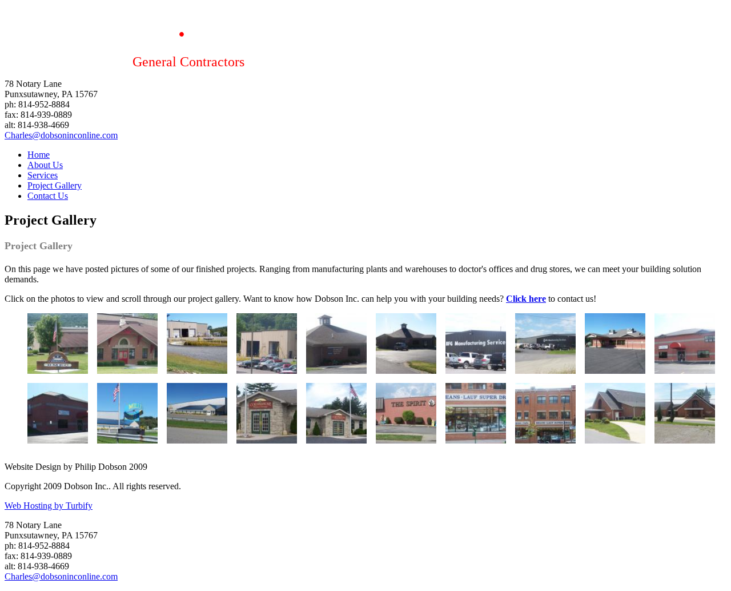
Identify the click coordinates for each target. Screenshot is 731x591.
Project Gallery (54, 185)
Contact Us (47, 196)
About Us (45, 165)
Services (42, 175)
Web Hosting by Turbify (49, 505)
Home (38, 154)
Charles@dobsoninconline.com (61, 135)
